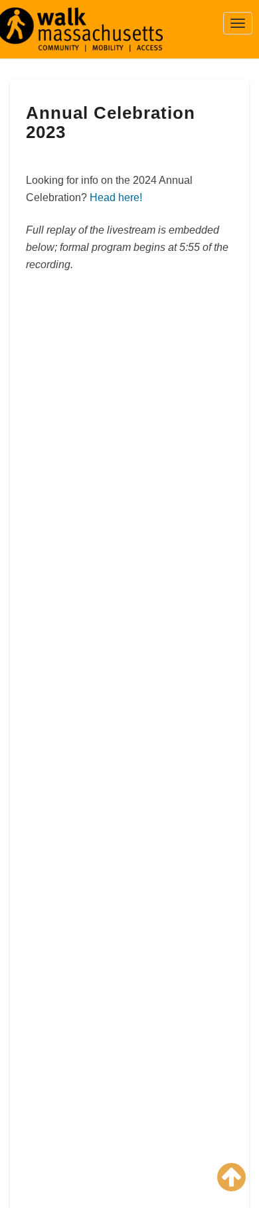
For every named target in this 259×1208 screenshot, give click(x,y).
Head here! (116, 197)
